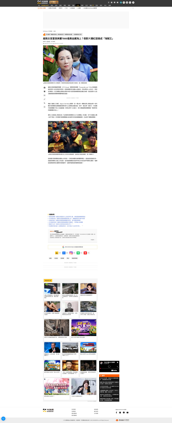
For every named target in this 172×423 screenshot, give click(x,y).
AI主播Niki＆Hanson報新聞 (90, 8)
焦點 (52, 5)
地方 (105, 5)
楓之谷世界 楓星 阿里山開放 (78, 337)
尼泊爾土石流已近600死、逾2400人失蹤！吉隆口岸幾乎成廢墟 (88, 314)
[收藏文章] (44, 106)
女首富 (56, 258)
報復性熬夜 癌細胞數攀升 (86, 295)
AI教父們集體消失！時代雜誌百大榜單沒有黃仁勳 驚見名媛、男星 (51, 296)
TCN (66, 8)
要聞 (60, 5)
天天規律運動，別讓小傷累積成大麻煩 (51, 314)
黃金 (68, 258)
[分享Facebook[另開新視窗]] (44, 87)
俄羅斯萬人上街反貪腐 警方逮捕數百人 (51, 355)
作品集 (92, 239)
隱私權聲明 (74, 413)
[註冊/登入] (133, 2)
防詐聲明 (74, 409)
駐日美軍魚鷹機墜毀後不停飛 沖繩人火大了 (69, 355)
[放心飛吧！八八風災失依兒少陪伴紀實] (53, 2)
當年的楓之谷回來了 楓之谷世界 (52, 372)
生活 (86, 5)
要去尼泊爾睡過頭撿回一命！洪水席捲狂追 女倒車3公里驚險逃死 (70, 296)
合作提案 (96, 413)
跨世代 (60, 8)
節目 (101, 5)
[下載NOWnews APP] (127, 2)
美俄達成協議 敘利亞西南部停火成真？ (88, 373)
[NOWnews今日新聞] (43, 2)
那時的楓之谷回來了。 (49, 396)
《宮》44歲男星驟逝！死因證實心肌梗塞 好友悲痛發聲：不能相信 (69, 373)
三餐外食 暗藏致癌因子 (76, 396)
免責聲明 (74, 411)
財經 (82, 5)
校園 (110, 5)
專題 (65, 5)
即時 (56, 5)
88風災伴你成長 (52, 8)
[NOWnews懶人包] (124, 2)
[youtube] (117, 2)
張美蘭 (62, 258)
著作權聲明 (74, 415)
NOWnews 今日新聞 (47, 31)
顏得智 (48, 41)
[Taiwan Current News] (121, 2)
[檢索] (130, 2)
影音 (97, 5)
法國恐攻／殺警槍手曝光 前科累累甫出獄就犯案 (69, 314)
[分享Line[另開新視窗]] (44, 91)
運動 (73, 5)
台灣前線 (72, 8)
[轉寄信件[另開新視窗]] (44, 95)
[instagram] (112, 2)
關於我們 (96, 411)
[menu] (39, 5)
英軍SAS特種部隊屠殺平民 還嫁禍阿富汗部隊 (55, 337)
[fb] (109, 2)
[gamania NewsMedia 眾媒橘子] (122, 420)
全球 (78, 5)
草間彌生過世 (45, 5)
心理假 (79, 8)
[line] (114, 2)
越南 (50, 258)
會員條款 (96, 409)
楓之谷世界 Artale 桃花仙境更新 (88, 354)
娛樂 (69, 5)
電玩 (91, 5)
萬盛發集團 (74, 258)
